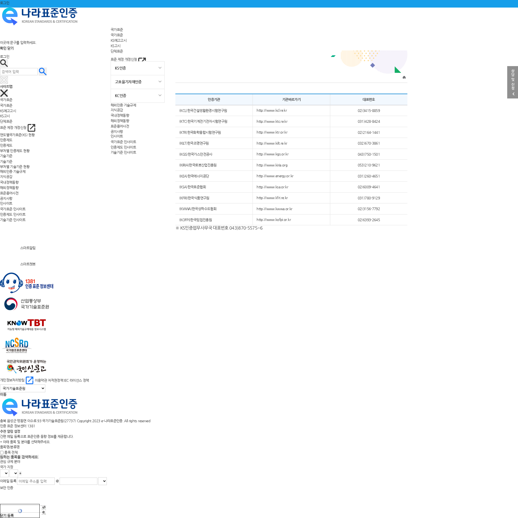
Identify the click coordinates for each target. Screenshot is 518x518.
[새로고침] (44, 507)
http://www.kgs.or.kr (272, 154)
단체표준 (117, 51)
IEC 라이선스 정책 (76, 380)
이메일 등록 (8, 481)
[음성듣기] (44, 513)
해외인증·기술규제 (123, 105)
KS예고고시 (119, 40)
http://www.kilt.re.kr (272, 143)
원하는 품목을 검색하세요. (19, 457)
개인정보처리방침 (12, 380)
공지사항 (117, 131)
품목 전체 (11, 452)
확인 (3, 48)
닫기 (10, 48)
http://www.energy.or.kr (275, 176)
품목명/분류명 (9, 447)
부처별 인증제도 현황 (14, 151)
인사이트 (117, 136)
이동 (3, 394)
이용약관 (41, 380)
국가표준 (117, 30)
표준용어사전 (120, 126)
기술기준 (6, 161)
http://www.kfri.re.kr (272, 198)
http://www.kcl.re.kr (272, 110)
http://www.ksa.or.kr (272, 187)
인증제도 (6, 145)
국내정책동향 (120, 115)
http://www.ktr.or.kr (272, 132)
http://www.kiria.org (272, 165)
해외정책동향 (120, 121)
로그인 (4, 3)
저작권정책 (55, 380)
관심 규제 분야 (10, 461)
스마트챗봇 (28, 264)
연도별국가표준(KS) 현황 (17, 135)
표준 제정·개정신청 (124, 59)
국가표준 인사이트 (123, 141)
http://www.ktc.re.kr (272, 121)
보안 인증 (6, 488)
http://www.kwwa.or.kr (274, 209)
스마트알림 (28, 248)
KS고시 (115, 45)
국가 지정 (6, 467)
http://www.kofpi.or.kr (274, 219)
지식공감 (117, 110)
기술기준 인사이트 (123, 152)
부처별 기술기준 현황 (14, 167)
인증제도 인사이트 (123, 147)
